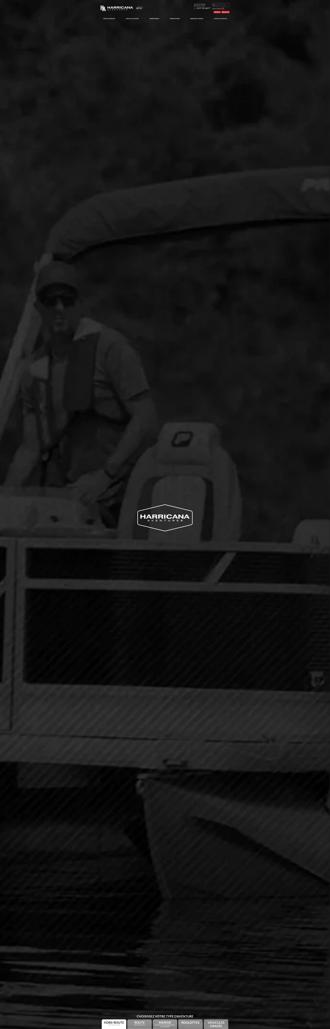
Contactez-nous (220, 18)
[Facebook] (223, 9)
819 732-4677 (203, 8)
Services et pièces (196, 18)
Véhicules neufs (109, 18)
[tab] (114, 1024)
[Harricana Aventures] (121, 8)
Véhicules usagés (132, 18)
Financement (154, 18)
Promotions (175, 18)
